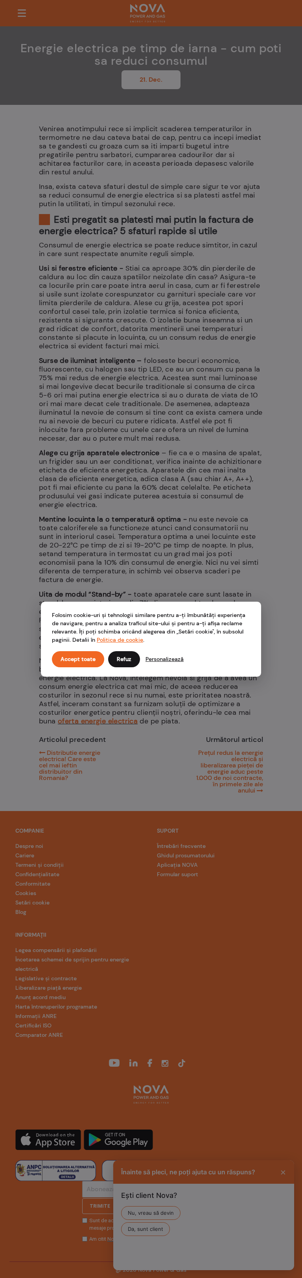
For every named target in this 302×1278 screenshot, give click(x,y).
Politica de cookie (120, 639)
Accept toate (78, 659)
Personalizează (164, 659)
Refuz (124, 659)
